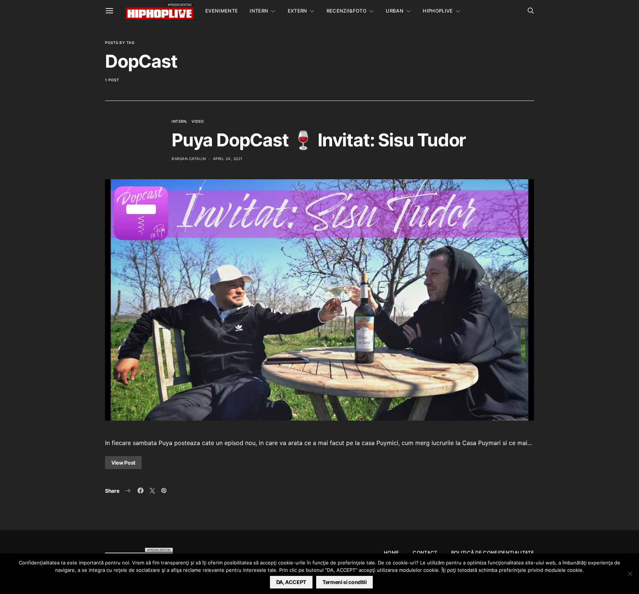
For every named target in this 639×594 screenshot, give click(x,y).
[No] (629, 573)
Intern (259, 11)
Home (391, 553)
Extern (297, 11)
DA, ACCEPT (291, 582)
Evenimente (221, 11)
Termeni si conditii (344, 582)
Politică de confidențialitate (492, 553)
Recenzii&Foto (346, 11)
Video (198, 121)
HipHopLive (438, 11)
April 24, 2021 (228, 158)
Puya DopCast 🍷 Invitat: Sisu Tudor (319, 140)
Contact (425, 553)
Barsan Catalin (189, 158)
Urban (394, 11)
